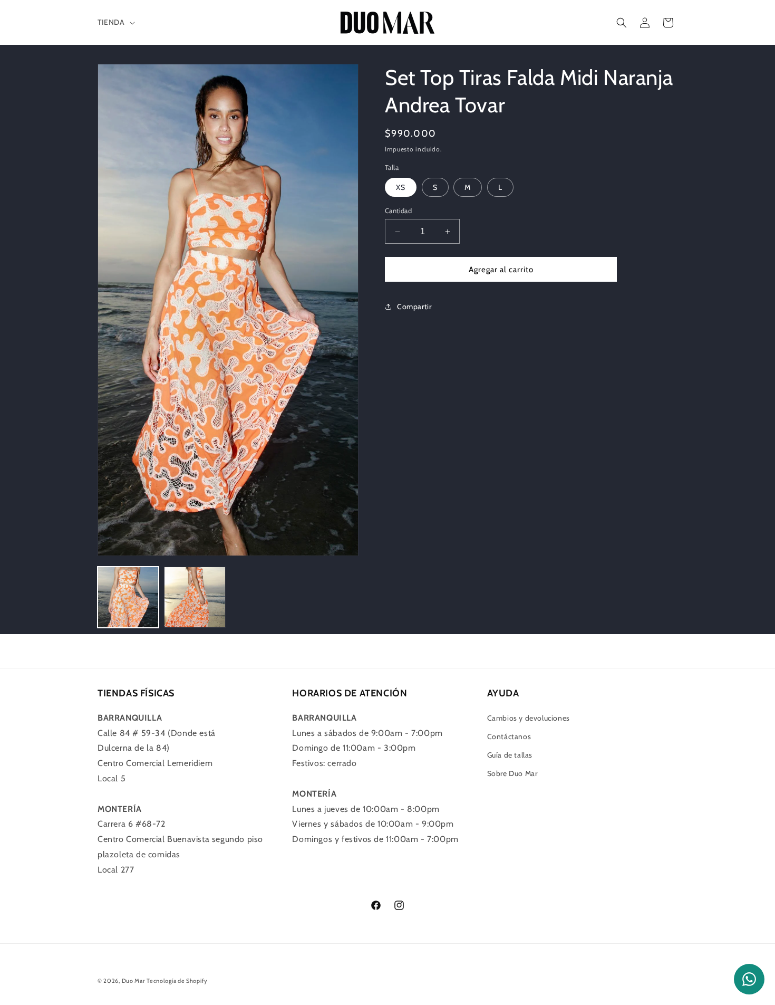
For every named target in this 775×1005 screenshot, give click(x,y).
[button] (115, 22)
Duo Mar (133, 980)
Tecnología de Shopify (177, 980)
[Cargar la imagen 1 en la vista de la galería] (128, 597)
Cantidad (398, 210)
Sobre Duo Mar (512, 773)
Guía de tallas (509, 755)
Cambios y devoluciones (528, 718)
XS (400, 187)
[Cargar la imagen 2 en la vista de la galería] (194, 597)
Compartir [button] (414, 306)
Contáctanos (509, 736)
